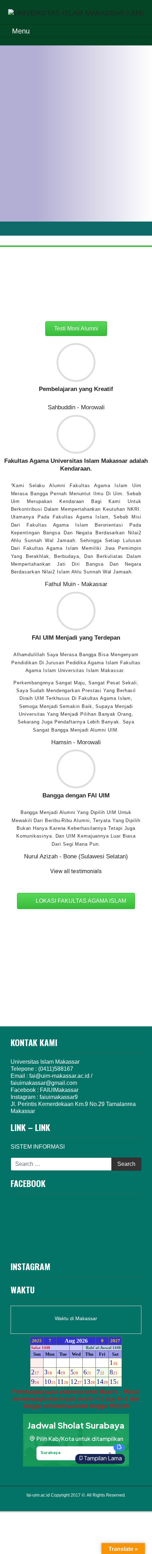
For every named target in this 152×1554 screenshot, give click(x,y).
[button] (76, 300)
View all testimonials (76, 871)
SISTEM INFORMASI (38, 1147)
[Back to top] (133, 1533)
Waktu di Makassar (76, 1318)
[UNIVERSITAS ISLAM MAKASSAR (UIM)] (76, 12)
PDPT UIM (86, 1502)
